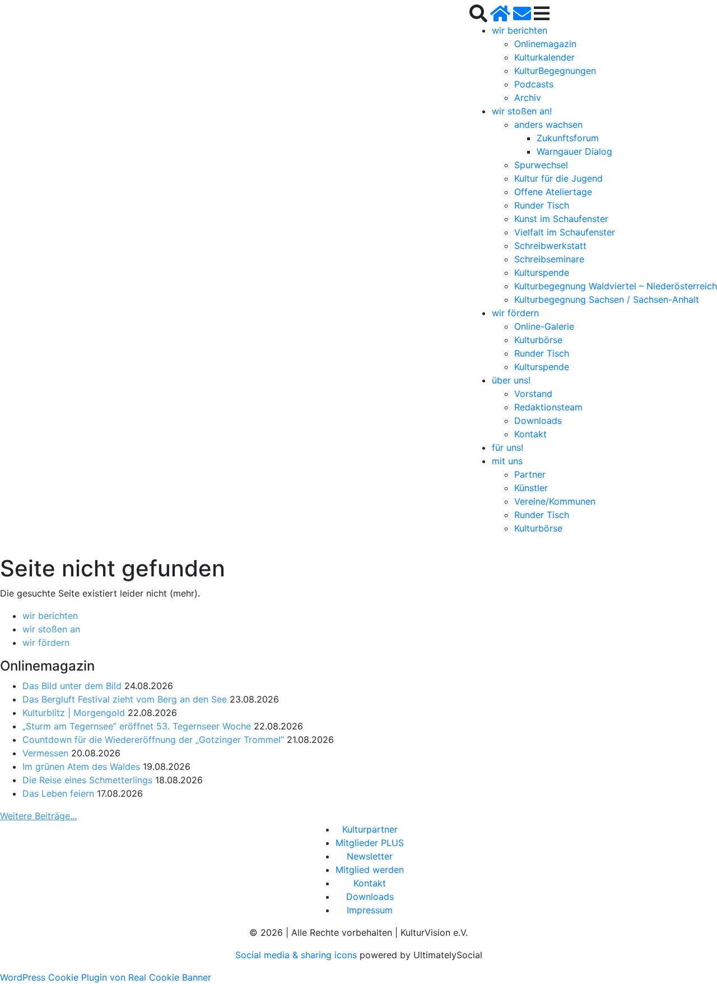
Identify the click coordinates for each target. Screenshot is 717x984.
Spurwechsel (541, 164)
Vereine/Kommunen (554, 501)
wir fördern (515, 312)
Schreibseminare (549, 259)
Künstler (531, 487)
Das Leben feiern (58, 793)
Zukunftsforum (568, 138)
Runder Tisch (541, 205)
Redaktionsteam (548, 407)
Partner (530, 474)
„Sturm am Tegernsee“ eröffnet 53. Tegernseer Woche (136, 726)
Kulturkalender (544, 57)
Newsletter (370, 856)
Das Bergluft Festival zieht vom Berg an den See (124, 699)
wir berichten (519, 30)
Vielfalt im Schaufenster (564, 232)
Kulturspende (541, 272)
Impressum (370, 910)
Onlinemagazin (545, 43)
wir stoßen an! (522, 111)
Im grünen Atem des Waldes (81, 766)
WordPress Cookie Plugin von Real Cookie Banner (105, 977)
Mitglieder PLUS (370, 842)
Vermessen (45, 753)
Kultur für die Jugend (558, 178)
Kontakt (530, 434)
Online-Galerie (544, 326)
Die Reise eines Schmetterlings (87, 780)
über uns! (511, 380)
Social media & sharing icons (297, 954)
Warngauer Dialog (574, 151)
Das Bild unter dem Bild (72, 685)
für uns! (507, 447)
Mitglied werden (370, 869)
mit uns (507, 460)
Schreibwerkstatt (550, 245)
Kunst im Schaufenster (561, 218)
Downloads (538, 420)
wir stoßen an (51, 629)
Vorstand (533, 393)
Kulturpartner (370, 829)
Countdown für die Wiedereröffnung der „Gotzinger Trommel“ (153, 739)
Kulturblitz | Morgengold (73, 712)
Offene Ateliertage (553, 191)
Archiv (527, 97)
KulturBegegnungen (555, 70)
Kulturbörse (538, 339)
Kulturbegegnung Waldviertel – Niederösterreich (615, 286)
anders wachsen (548, 124)
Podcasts (533, 84)
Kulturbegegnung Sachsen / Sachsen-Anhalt (606, 299)
